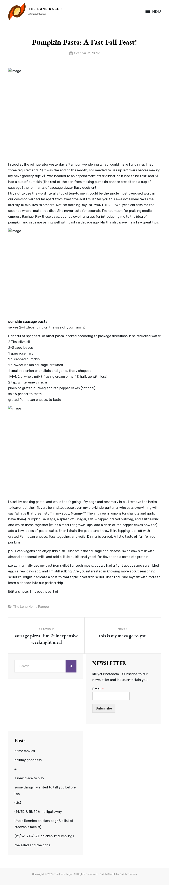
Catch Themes (128, 874)
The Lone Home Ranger (31, 607)
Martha (105, 222)
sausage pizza (61, 188)
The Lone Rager (45, 9)
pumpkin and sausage (25, 222)
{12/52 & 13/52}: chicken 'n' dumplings (44, 836)
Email (98, 689)
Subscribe (104, 708)
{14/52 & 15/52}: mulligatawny (38, 812)
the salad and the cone (32, 845)
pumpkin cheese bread (112, 182)
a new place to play (29, 778)
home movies (24, 751)
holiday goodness (28, 760)
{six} (17, 803)
